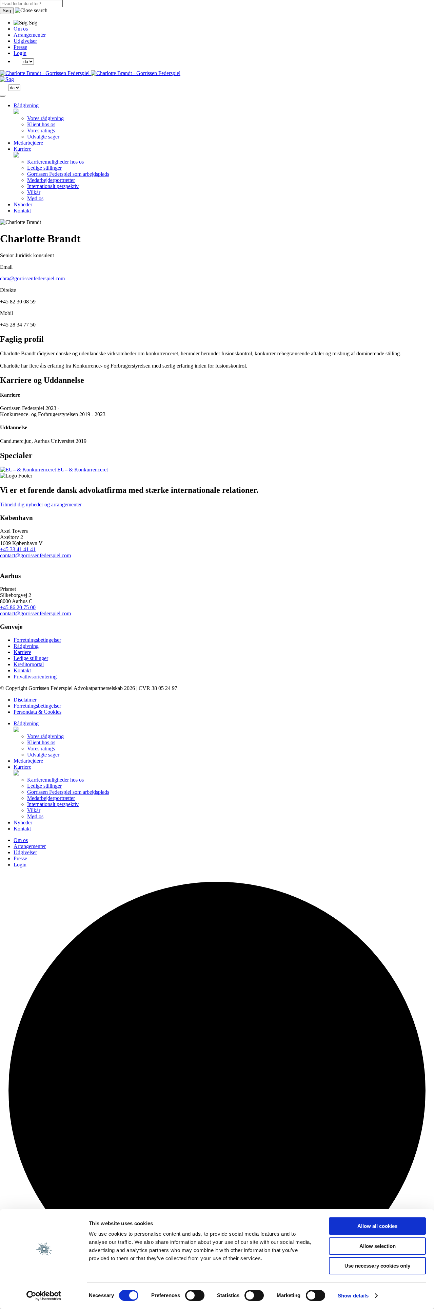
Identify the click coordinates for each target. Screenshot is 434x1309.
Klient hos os (41, 124)
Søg (7, 10)
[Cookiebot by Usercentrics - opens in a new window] (44, 1296)
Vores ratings (41, 130)
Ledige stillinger (44, 168)
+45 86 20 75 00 (18, 607)
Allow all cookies (377, 1226)
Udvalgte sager (43, 136)
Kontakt (22, 210)
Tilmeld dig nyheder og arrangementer (41, 504)
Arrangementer (30, 35)
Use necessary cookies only (377, 1266)
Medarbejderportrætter (51, 180)
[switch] (194, 1295)
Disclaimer (25, 700)
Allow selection (377, 1246)
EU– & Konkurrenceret (82, 469)
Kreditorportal (29, 664)
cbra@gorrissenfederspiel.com (32, 278)
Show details (353, 1295)
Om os (21, 29)
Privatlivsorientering (35, 676)
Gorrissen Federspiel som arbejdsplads (68, 174)
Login (20, 53)
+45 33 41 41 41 (18, 549)
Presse (20, 47)
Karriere (22, 149)
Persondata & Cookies (37, 712)
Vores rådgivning (45, 118)
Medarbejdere (28, 143)
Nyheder (23, 204)
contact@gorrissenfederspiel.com (35, 555)
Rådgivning (26, 105)
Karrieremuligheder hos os (55, 162)
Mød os (35, 198)
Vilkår (33, 192)
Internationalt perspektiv (53, 186)
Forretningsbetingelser (37, 640)
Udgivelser (25, 41)
